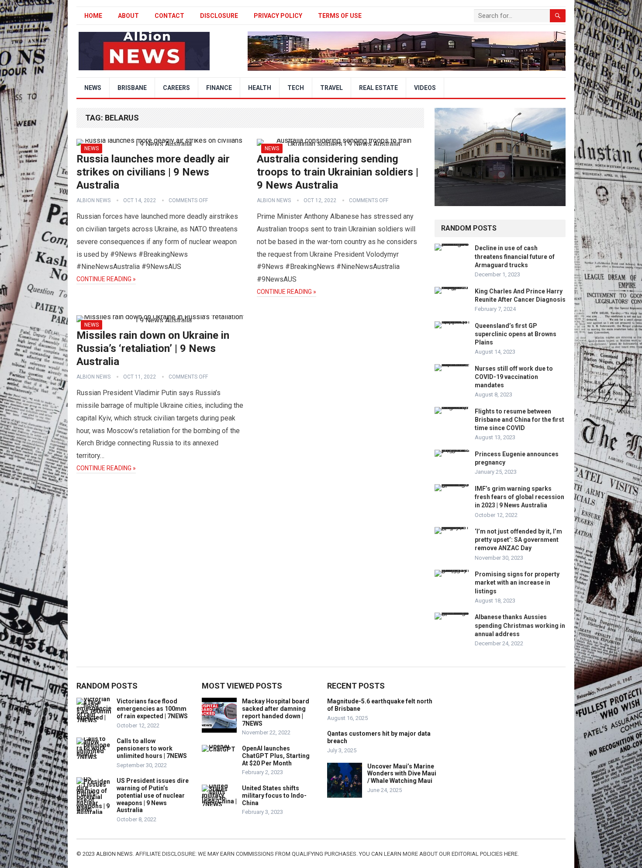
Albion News (93, 200)
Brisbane (132, 87)
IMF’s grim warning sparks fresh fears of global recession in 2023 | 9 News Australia (519, 497)
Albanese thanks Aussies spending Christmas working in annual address (520, 625)
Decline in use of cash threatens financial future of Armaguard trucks (515, 256)
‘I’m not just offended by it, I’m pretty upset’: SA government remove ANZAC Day (518, 539)
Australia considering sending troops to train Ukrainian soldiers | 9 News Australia (337, 172)
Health (259, 87)
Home (93, 15)
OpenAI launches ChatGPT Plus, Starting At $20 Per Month (276, 756)
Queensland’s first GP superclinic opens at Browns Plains (515, 334)
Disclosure (219, 15)
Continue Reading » (106, 279)
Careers (176, 87)
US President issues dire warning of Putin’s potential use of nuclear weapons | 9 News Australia (153, 795)
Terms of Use (340, 15)
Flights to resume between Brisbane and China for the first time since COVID (519, 419)
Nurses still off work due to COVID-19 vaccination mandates (514, 377)
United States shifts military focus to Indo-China (274, 795)
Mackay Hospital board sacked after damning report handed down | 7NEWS (275, 712)
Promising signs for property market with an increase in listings (517, 582)
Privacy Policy (278, 15)
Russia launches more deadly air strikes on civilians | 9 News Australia (153, 172)
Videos (425, 87)
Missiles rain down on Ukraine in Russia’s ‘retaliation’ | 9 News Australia (152, 348)
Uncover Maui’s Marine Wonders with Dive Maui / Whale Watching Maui (401, 774)
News (92, 87)
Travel (331, 87)
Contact (169, 15)
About (128, 15)
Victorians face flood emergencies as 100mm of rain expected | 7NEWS (152, 709)
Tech (295, 87)
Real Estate (378, 87)
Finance (219, 87)
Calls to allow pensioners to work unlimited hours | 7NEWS (152, 748)
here (511, 854)
